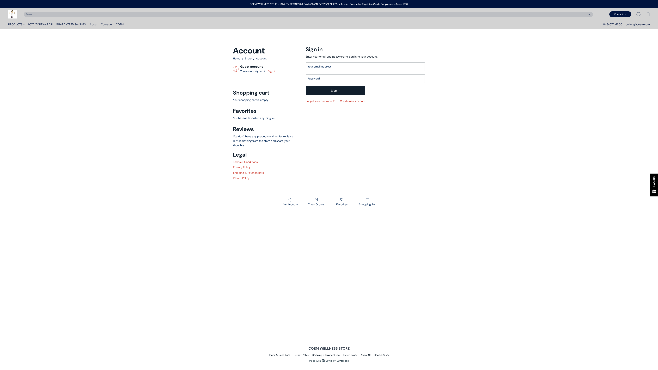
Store (248, 58)
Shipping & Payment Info (248, 173)
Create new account (352, 101)
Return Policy (241, 178)
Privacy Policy (242, 167)
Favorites (342, 204)
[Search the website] (589, 14)
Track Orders (316, 204)
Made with (329, 360)
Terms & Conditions (245, 162)
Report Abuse (381, 354)
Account (261, 58)
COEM (120, 24)
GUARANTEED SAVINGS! (71, 24)
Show (654, 185)
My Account (290, 204)
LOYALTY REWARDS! (40, 24)
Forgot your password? (320, 101)
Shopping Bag (367, 204)
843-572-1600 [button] (612, 24)
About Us (366, 354)
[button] (12, 14)
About (94, 24)
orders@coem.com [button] (638, 24)
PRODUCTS (15, 24)
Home (236, 58)
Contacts (106, 24)
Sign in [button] (272, 71)
